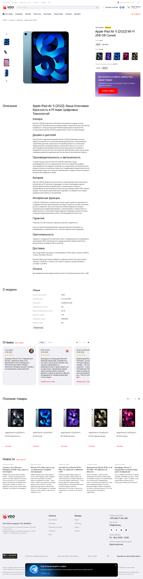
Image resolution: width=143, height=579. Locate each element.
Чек (108, 556)
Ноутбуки (28, 14)
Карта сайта (92, 556)
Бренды (43, 2)
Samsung (78, 523)
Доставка (15, 2)
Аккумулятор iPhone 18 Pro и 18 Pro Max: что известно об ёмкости (99, 469)
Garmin (77, 531)
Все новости (21, 460)
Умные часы (37, 14)
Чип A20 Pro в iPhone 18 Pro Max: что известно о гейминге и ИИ (71, 469)
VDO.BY (5, 20)
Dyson (77, 527)
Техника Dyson (58, 14)
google (50, 342)
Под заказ (8, 446)
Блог (49, 2)
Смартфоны (19, 14)
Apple (77, 520)
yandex (42, 342)
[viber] (123, 7)
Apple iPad (20, 20)
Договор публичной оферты (68, 556)
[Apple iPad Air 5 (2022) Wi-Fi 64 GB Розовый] (127, 418)
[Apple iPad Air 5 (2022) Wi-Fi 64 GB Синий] (43, 418)
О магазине (6, 2)
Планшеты (68, 14)
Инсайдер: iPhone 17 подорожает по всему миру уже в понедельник (126, 469)
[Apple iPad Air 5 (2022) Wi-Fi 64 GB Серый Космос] (15, 418)
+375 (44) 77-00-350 (118, 518)
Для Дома (77, 14)
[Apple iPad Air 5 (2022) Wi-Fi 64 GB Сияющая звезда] (99, 418)
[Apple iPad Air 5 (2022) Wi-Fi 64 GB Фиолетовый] (71, 418)
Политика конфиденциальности (36, 556)
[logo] (8, 7)
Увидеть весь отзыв (48, 382)
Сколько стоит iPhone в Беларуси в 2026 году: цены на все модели (15, 469)
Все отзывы (19, 343)
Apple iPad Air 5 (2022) (31, 20)
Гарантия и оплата (25, 2)
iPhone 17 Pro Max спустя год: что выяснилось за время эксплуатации (42, 469)
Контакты (36, 2)
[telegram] (120, 7)
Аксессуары (47, 14)
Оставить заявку (108, 91)
